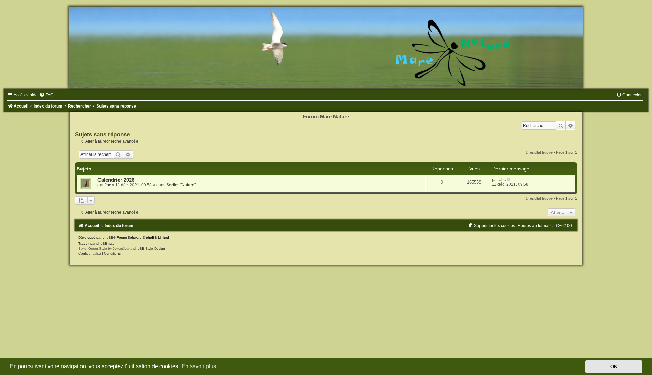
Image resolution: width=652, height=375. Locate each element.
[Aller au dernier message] (509, 179)
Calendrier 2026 (115, 180)
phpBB (108, 237)
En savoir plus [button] (199, 366)
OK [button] (613, 366)
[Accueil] (326, 47)
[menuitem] (46, 95)
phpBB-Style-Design (149, 248)
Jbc (108, 185)
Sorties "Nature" (181, 185)
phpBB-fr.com (106, 243)
